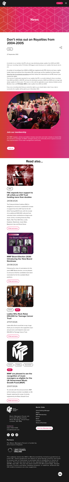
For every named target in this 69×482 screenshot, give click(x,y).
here (32, 65)
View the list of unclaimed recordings (18, 74)
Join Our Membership (44, 428)
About (37, 413)
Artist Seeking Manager (43, 410)
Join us (10, 148)
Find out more (13, 228)
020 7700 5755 (12, 428)
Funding (18, 365)
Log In (59, 3)
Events (10, 310)
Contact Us (10, 426)
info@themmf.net (13, 430)
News (9, 49)
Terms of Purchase (41, 423)
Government (28, 365)
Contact (38, 421)
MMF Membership (41, 415)
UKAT (9, 188)
